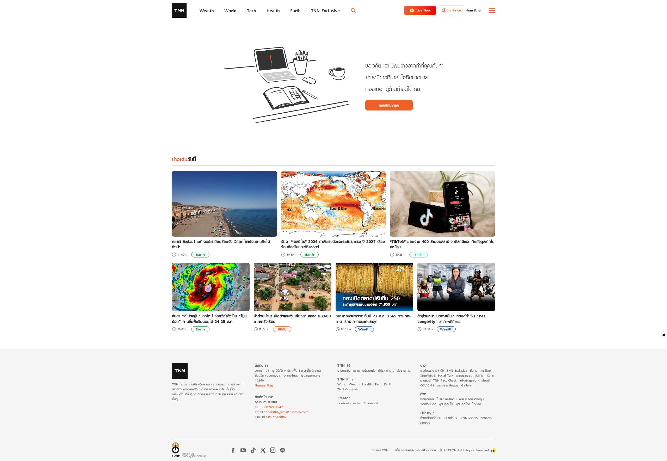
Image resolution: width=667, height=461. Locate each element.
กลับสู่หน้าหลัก (389, 105)
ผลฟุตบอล (427, 399)
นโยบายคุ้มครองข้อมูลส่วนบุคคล (415, 450)
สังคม (282, 329)
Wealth (364, 329)
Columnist (371, 403)
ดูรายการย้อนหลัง (364, 370)
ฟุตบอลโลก (463, 404)
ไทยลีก (477, 404)
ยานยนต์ (425, 380)
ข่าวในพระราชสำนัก (432, 370)
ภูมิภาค (490, 375)
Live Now (423, 10)
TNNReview (469, 417)
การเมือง (485, 370)
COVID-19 (427, 385)
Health (367, 384)
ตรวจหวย (486, 417)
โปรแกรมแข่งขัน (446, 399)
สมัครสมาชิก (474, 10)
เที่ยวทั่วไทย (451, 417)
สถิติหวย (425, 422)
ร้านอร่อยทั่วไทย (430, 417)
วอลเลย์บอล (428, 404)
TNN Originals (347, 389)
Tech (418, 254)
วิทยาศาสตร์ (427, 375)
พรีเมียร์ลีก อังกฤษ (471, 399)
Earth (200, 254)
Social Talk (445, 375)
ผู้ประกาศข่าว (386, 370)
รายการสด (343, 370)
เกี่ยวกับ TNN (379, 450)
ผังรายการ (403, 370)
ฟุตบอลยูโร (446, 404)
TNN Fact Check (445, 380)
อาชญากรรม (464, 375)
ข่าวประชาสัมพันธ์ (448, 385)
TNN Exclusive (457, 370)
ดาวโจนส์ (484, 380)
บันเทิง (479, 375)
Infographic (467, 380)
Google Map (264, 385)
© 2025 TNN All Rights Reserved (464, 450)
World (341, 384)
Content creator (349, 403)
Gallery (466, 385)
